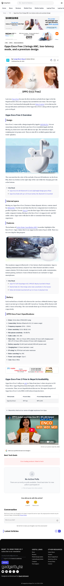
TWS (10, 13)
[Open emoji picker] (57, 520)
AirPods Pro (44, 124)
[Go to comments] (51, 60)
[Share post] (57, 60)
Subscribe (5, 562)
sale (25, 383)
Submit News (51, 552)
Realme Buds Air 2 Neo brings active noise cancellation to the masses (30, 287)
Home (4, 8)
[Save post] (55, 60)
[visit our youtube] (3, 571)
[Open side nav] (62, 3)
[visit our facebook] (10, 571)
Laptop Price (51, 8)
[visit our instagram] (6, 571)
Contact (50, 564)
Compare (34, 562)
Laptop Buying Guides (37, 559)
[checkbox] (2, 558)
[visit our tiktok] (17, 571)
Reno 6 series (40, 104)
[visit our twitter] (13, 571)
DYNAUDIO (11, 208)
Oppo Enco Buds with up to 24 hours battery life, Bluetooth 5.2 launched (31, 194)
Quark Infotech (23, 576)
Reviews (18, 8)
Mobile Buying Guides (37, 557)
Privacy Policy (23, 515)
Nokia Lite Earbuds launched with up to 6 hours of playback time (29, 290)
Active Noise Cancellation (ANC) (27, 227)
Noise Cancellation (18, 43)
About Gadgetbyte (53, 557)
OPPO (10, 43)
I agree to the (13, 559)
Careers (50, 555)
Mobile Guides (39, 8)
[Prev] (56, 531)
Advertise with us (52, 559)
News (11, 8)
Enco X (25, 210)
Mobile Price (28, 8)
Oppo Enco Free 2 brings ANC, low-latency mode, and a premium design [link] (32, 13)
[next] (59, 531)
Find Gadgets (35, 564)
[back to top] (59, 581)
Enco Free (15, 99)
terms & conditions (16, 559)
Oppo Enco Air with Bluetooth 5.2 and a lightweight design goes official (30, 191)
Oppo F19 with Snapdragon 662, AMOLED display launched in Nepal (30, 284)
